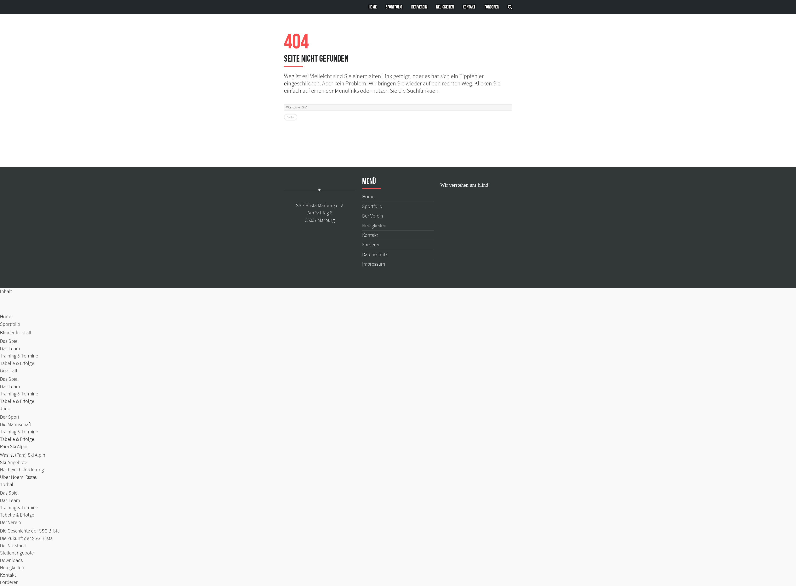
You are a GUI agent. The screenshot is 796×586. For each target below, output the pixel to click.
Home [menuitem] (6, 317)
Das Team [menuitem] (10, 349)
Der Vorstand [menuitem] (13, 546)
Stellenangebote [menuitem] (17, 553)
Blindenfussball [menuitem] (15, 333)
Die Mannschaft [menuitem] (15, 425)
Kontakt (469, 6)
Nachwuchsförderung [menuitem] (22, 470)
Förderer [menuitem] (9, 582)
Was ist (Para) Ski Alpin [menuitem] (22, 455)
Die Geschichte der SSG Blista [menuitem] (30, 531)
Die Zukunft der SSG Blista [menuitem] (26, 538)
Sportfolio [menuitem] (10, 324)
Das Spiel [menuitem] (9, 341)
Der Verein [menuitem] (10, 522)
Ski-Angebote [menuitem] (13, 463)
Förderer (491, 6)
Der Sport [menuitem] (9, 417)
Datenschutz (374, 255)
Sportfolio (394, 6)
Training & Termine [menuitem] (19, 356)
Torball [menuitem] (7, 484)
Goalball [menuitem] (8, 371)
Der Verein (419, 6)
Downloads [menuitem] (11, 560)
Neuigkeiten (445, 6)
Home (373, 6)
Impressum (373, 264)
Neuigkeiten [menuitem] (12, 568)
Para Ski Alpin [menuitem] (13, 447)
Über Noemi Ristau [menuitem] (19, 477)
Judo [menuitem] (5, 409)
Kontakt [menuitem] (8, 575)
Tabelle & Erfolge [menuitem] (17, 363)
